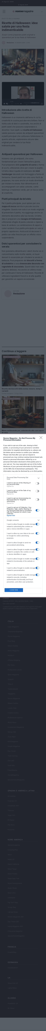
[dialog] (23, 515)
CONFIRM (14, 590)
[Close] (42, 438)
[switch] (37, 483)
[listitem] (23, 478)
